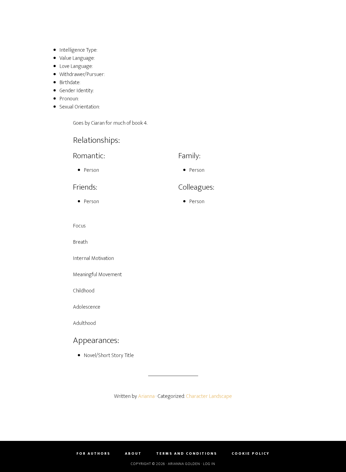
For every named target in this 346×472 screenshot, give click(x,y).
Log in (209, 464)
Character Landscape (209, 396)
